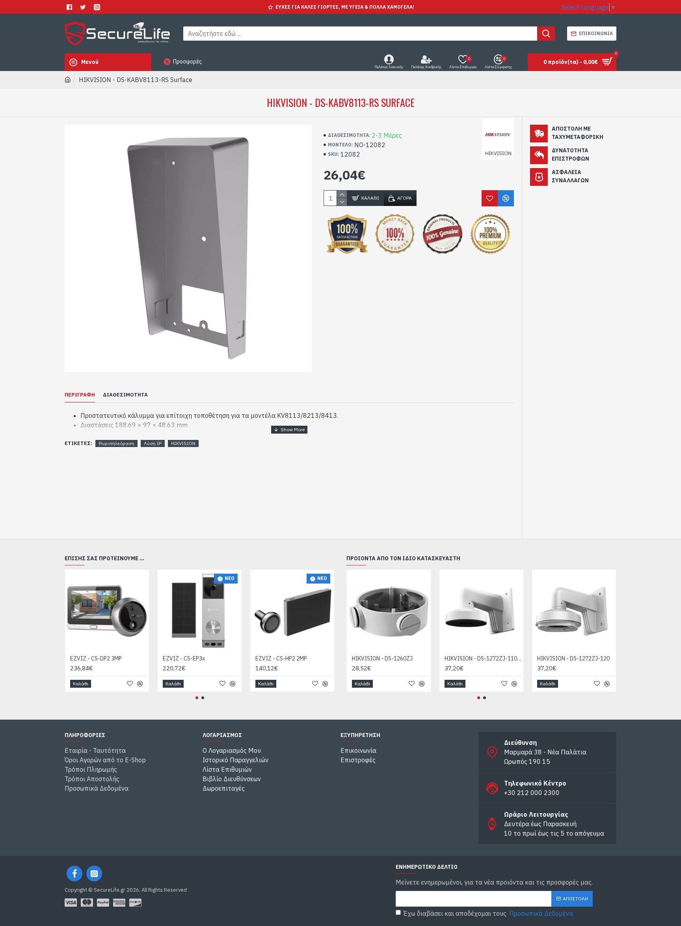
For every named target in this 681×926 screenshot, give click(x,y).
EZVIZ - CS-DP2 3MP (96, 658)
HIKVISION (183, 443)
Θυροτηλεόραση (116, 443)
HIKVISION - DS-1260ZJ (382, 658)
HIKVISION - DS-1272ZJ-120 (573, 658)
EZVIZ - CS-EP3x (184, 658)
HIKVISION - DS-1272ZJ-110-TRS (483, 658)
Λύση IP (153, 443)
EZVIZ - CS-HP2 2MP (281, 658)
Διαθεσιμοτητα (125, 395)
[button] (196, 697)
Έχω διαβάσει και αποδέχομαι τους (488, 913)
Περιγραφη (80, 395)
